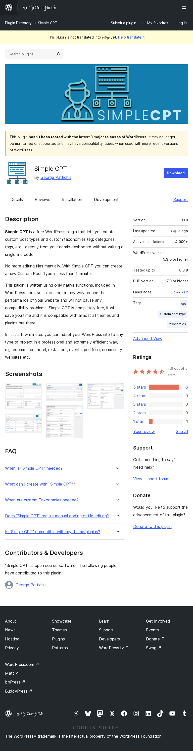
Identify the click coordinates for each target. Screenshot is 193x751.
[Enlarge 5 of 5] (117, 389)
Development (106, 199)
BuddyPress (18, 691)
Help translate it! (132, 37)
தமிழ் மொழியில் (30, 713)
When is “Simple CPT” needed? (34, 468)
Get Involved (158, 621)
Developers (109, 638)
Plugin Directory (18, 23)
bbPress (15, 682)
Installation (72, 199)
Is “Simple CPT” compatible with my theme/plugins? (52, 531)
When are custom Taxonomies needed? (42, 500)
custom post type (173, 314)
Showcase (61, 621)
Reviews (42, 199)
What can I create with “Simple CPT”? (40, 484)
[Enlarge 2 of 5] (35, 420)
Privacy (12, 647)
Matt (12, 673)
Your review (144, 431)
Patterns (60, 647)
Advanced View (147, 338)
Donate (155, 638)
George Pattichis (55, 177)
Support (180, 199)
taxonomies (177, 324)
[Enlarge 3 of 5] (76, 389)
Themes (59, 629)
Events (152, 629)
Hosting (12, 638)
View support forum (151, 478)
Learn (104, 621)
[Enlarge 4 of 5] (76, 412)
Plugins (58, 638)
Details (16, 199)
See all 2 (181, 292)
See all (182, 431)
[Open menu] (185, 7)
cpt (183, 303)
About (10, 621)
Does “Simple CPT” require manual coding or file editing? (57, 516)
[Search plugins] (58, 54)
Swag (153, 647)
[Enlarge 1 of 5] (35, 389)
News (10, 629)
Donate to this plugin (152, 526)
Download (176, 173)
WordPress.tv (114, 647)
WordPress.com (22, 664)
